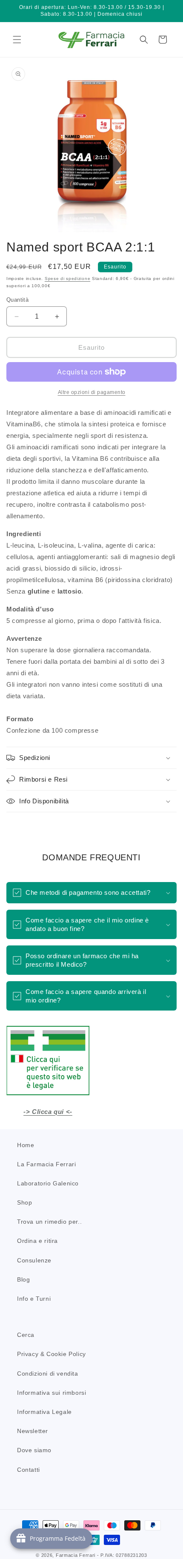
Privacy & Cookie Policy (51, 1354)
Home (25, 1145)
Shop (24, 1202)
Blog (23, 1279)
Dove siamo (34, 1450)
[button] (17, 39)
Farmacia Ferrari (75, 1555)
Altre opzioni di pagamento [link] (92, 392)
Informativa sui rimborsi (51, 1392)
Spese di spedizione (67, 278)
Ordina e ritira (37, 1240)
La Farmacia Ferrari (46, 1164)
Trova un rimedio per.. (49, 1221)
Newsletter (32, 1431)
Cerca (25, 1334)
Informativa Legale (44, 1411)
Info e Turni (34, 1298)
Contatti (28, 1469)
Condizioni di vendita (47, 1373)
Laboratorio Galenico (48, 1183)
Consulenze (34, 1260)
